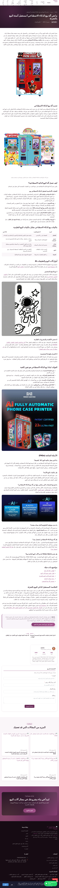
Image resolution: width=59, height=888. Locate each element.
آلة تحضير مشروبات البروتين (27, 874)
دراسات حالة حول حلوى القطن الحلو (20, 843)
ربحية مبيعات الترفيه (49, 578)
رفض (12, 884)
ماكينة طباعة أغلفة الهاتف (16, 876)
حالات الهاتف (51, 490)
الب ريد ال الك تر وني (50, 682)
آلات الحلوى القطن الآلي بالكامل (17, 607)
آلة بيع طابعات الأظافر (28, 876)
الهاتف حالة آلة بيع (53, 874)
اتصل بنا (26, 848)
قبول (6, 884)
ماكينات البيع (54, 22)
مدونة (27, 841)
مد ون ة (51, 12)
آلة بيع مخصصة (25, 846)
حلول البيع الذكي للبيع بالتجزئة (46, 576)
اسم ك (53, 675)
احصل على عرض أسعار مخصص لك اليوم (43, 624)
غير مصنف (55, 865)
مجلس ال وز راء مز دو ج (52, 860)
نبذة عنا (26, 838)
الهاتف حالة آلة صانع (49, 570)
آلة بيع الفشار (32, 878)
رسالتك (53, 695)
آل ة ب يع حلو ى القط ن (52, 857)
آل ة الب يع (55, 867)
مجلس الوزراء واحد (53, 862)
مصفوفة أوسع (51, 266)
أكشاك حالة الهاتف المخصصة (34, 607)
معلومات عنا (42, 2)
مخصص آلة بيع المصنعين (48, 581)
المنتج (27, 836)
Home (48, 2)
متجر (27, 833)
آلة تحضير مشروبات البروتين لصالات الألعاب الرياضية (45, 876)
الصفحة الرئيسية (24, 830)
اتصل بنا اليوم (29, 810)
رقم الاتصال (52, 689)
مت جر (37, 2)
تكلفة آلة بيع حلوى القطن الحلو (41, 874)
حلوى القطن (41, 490)
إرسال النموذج (29, 706)
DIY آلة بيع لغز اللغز (42, 878)
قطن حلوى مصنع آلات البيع (47, 573)
